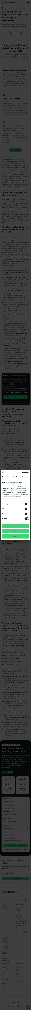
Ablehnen (15, 536)
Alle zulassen (15, 525)
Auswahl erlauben (15, 531)
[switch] (27, 509)
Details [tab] (15, 476)
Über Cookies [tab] (25, 476)
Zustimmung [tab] (5, 476)
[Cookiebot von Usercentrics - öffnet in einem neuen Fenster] (22, 472)
